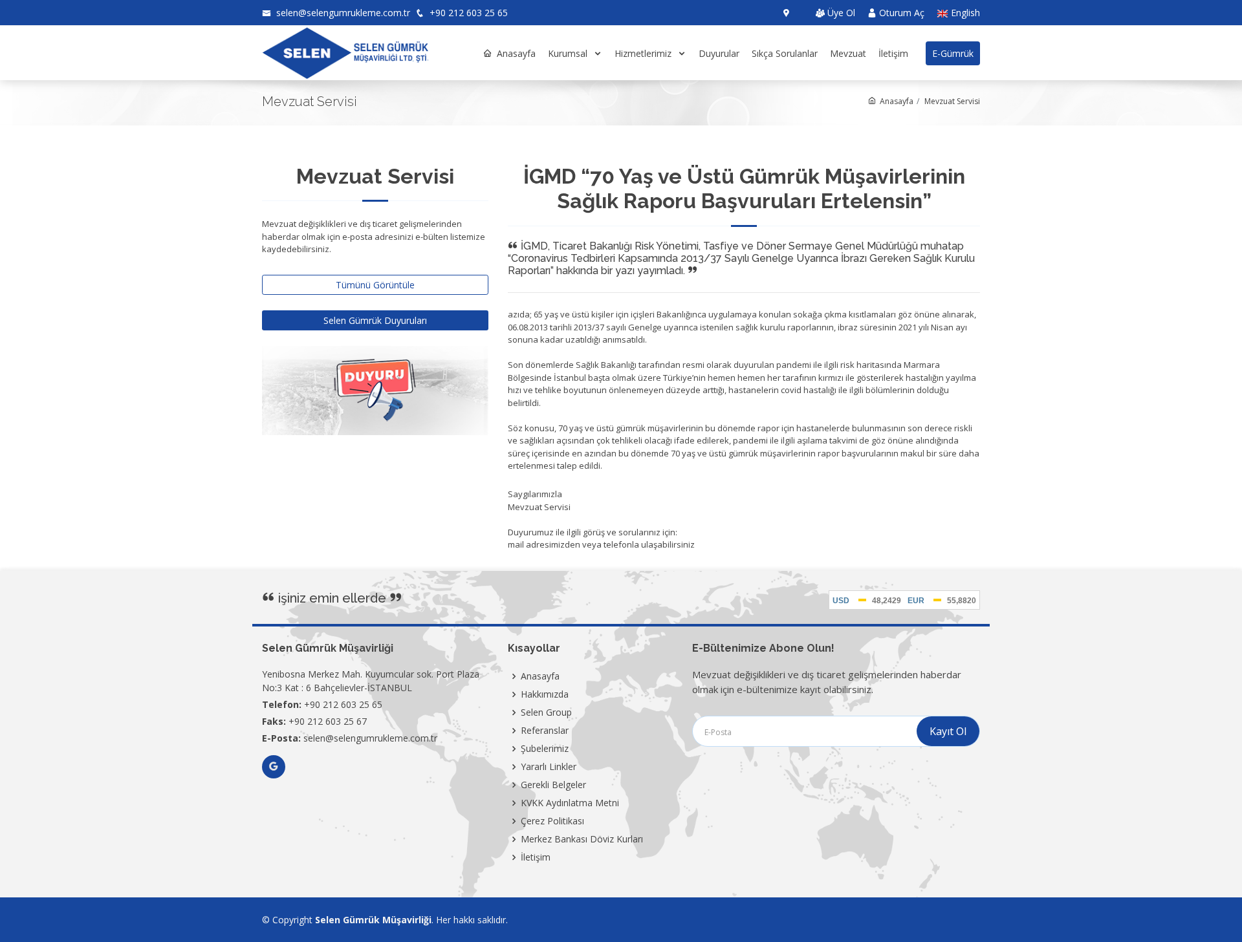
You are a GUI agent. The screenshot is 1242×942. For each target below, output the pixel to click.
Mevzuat (848, 53)
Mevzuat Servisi (952, 101)
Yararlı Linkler (548, 766)
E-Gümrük (953, 53)
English (964, 13)
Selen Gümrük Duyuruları (375, 320)
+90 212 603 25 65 (467, 12)
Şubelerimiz (545, 748)
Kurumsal (569, 53)
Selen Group (546, 712)
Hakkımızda (545, 694)
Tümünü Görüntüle (375, 285)
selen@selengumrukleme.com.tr (342, 12)
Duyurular (719, 53)
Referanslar (545, 730)
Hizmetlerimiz (644, 53)
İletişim (893, 53)
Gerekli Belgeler (553, 784)
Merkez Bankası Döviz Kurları (582, 839)
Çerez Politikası (552, 821)
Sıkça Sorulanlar (785, 53)
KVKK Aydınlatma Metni (570, 803)
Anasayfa (516, 53)
